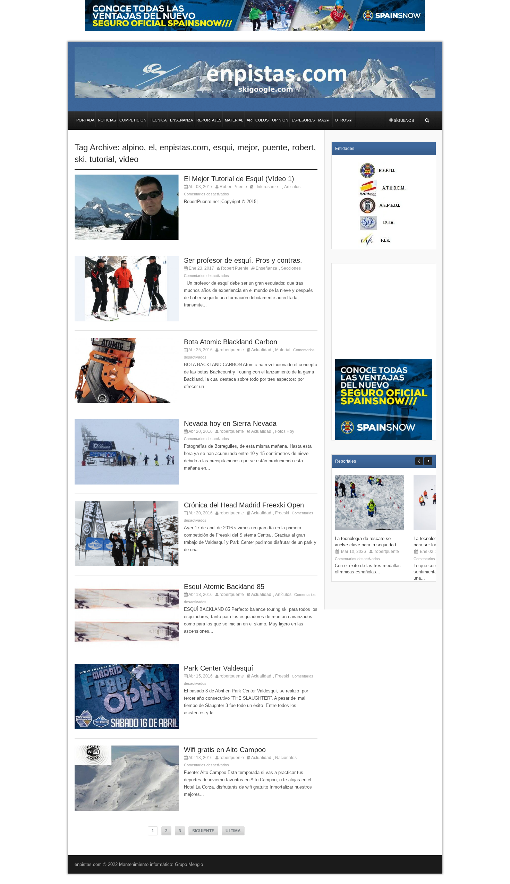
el (151, 147)
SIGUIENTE (203, 830)
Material (282, 349)
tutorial (102, 159)
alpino (133, 147)
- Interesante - (267, 186)
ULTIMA (233, 830)
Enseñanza (266, 268)
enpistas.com (184, 147)
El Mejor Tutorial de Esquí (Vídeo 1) (239, 179)
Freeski (282, 513)
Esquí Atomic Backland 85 (224, 586)
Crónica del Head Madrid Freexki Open (244, 505)
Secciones (291, 268)
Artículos (292, 186)
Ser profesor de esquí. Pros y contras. (243, 260)
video (128, 159)
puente (274, 147)
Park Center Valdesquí (218, 668)
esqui (222, 147)
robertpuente (232, 349)
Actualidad (261, 349)
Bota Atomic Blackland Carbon (230, 342)
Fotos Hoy (284, 431)
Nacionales (286, 757)
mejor (247, 147)
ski (80, 159)
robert (303, 147)
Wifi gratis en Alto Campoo (225, 749)
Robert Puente (233, 186)
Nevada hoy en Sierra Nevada (230, 423)
